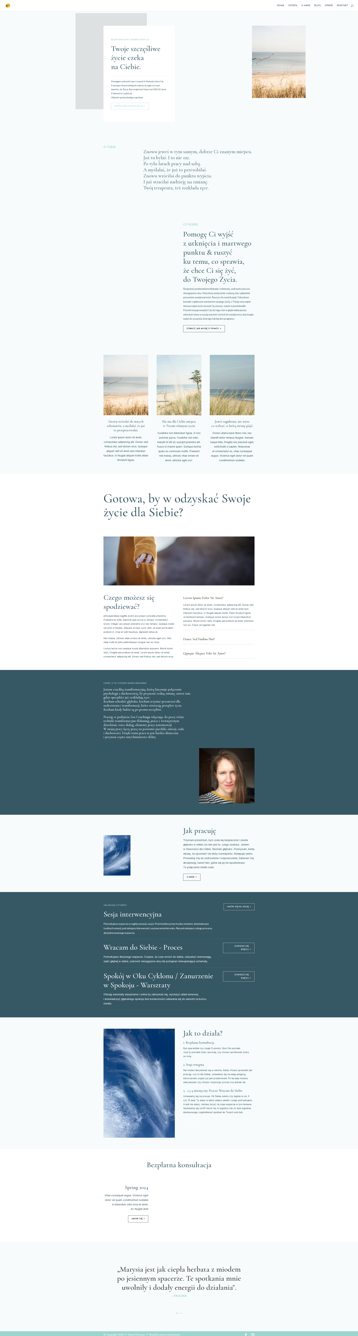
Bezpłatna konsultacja (129, 106)
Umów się (137, 1219)
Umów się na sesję (238, 907)
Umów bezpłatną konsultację (125, 525)
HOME (280, 6)
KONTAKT (342, 6)
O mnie (191, 877)
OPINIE (329, 6)
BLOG (317, 6)
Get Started (194, 1122)
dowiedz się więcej (242, 976)
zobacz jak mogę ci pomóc (203, 329)
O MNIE (305, 6)
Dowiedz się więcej (242, 948)
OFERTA (292, 6)
